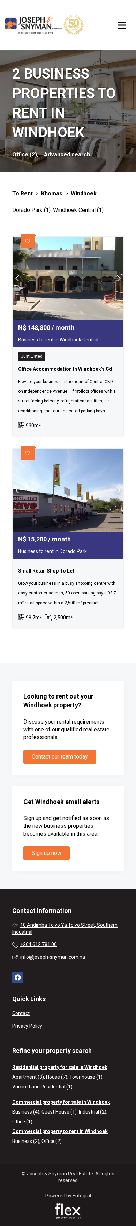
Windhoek (84, 193)
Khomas (51, 193)
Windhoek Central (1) (78, 210)
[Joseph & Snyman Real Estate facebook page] (17, 977)
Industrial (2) (92, 1112)
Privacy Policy (27, 1026)
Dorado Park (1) (31, 210)
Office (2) (51, 1141)
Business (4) (25, 1112)
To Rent (22, 193)
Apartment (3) (28, 1077)
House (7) (56, 1077)
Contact (21, 1013)
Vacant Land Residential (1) (42, 1087)
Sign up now (46, 853)
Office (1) (22, 1121)
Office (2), (25, 154)
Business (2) (25, 1141)
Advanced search (67, 154)
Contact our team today (60, 756)
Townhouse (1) (86, 1077)
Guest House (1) (59, 1112)
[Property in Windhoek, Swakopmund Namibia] (44, 25)
